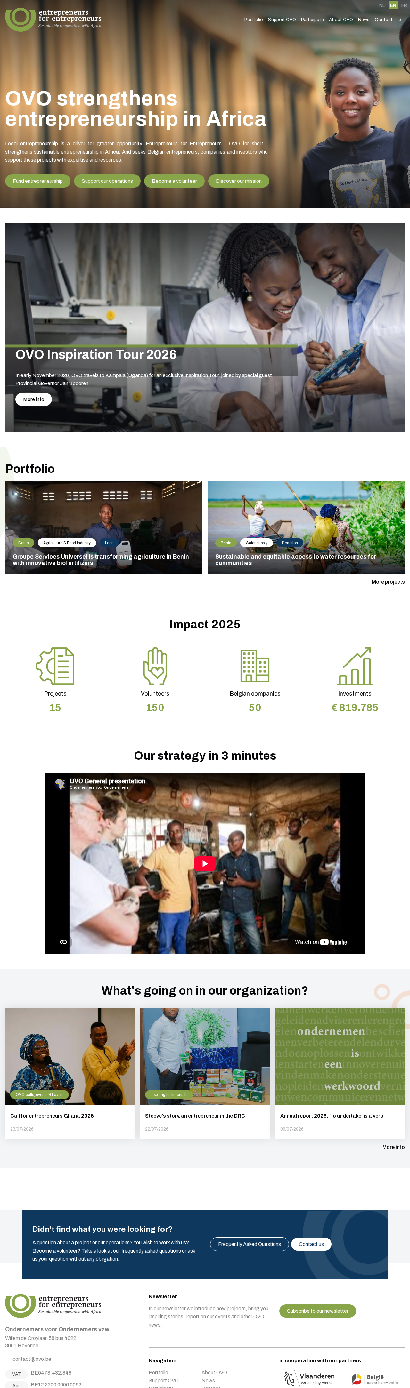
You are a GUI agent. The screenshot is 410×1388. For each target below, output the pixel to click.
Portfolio (253, 19)
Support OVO (282, 19)
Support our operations (107, 181)
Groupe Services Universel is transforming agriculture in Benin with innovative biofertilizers (103, 527)
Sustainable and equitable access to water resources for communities (306, 527)
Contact (384, 19)
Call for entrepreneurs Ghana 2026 (70, 1073)
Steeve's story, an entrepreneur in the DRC (205, 1073)
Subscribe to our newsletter (317, 1311)
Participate (312, 19)
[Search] (399, 20)
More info (33, 399)
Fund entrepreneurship (38, 181)
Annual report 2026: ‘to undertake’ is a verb (340, 1073)
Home (53, 20)
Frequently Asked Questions (249, 1244)
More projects (388, 582)
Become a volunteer (174, 181)
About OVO (341, 19)
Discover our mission (239, 181)
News (364, 19)
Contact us (311, 1244)
